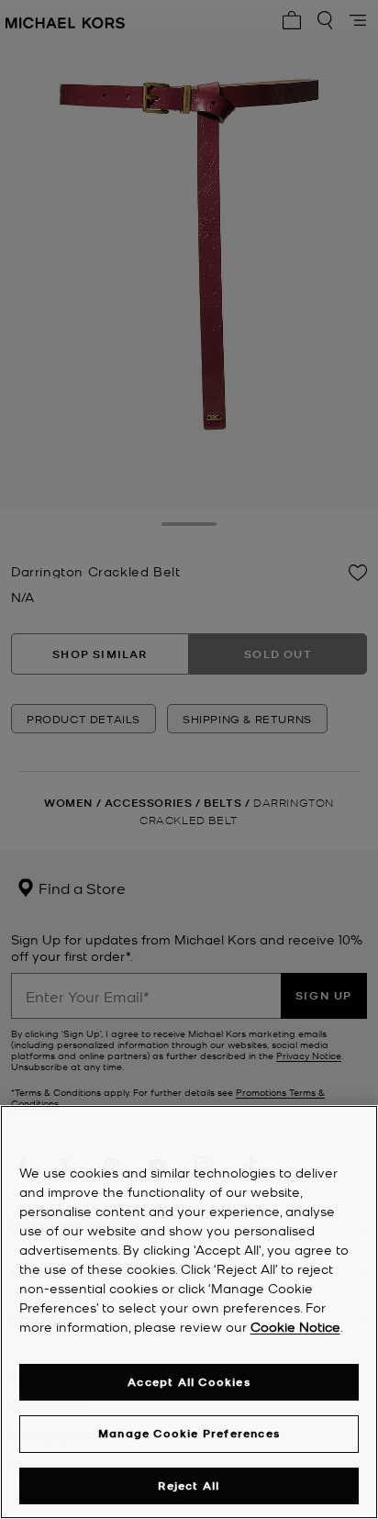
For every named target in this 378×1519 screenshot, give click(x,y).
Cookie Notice (295, 1326)
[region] (189, 1312)
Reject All (188, 1485)
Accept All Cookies (189, 1382)
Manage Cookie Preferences (189, 1433)
